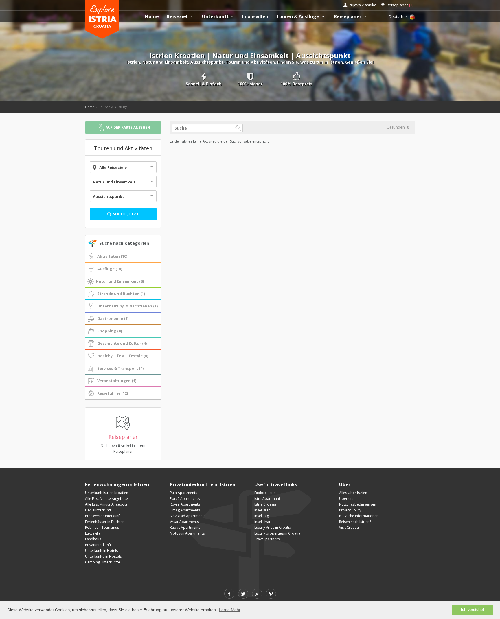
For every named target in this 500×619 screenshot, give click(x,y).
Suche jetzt (125, 214)
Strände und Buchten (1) (121, 293)
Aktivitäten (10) (112, 256)
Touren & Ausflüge (298, 17)
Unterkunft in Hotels (101, 550)
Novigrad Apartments (187, 515)
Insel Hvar (262, 521)
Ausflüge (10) (109, 268)
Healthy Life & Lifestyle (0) (122, 355)
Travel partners (267, 539)
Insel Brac (262, 510)
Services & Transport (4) (120, 368)
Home (152, 17)
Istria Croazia (265, 504)
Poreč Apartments (185, 498)
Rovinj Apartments (185, 504)
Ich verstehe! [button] (472, 610)
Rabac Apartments (185, 527)
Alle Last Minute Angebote (106, 504)
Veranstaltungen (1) (116, 380)
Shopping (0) (109, 331)
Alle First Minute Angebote (106, 498)
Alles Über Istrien (353, 492)
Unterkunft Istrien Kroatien (106, 492)
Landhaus (93, 539)
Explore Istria (265, 492)
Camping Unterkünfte (102, 562)
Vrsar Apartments (184, 521)
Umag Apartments (185, 510)
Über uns (346, 498)
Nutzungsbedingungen (357, 504)
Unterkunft (215, 17)
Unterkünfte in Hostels (103, 556)
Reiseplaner (400, 5)
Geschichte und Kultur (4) (122, 343)
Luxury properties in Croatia (277, 533)
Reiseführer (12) (112, 393)
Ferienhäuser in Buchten (104, 521)
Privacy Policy (350, 510)
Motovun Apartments (187, 533)
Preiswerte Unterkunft (103, 515)
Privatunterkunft (98, 544)
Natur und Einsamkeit (114, 182)
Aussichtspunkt (108, 196)
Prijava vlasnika (362, 5)
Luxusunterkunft (98, 510)
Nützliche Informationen (358, 515)
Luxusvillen (255, 17)
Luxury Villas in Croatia (272, 527)
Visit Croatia (349, 527)
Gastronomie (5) (112, 318)
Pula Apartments (183, 492)
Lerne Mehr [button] (229, 609)
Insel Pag (261, 515)
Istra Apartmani (267, 498)
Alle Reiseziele (113, 167)
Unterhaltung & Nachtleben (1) (127, 306)
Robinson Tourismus (102, 527)
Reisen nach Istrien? (355, 521)
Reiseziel (178, 17)
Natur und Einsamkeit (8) (120, 281)
